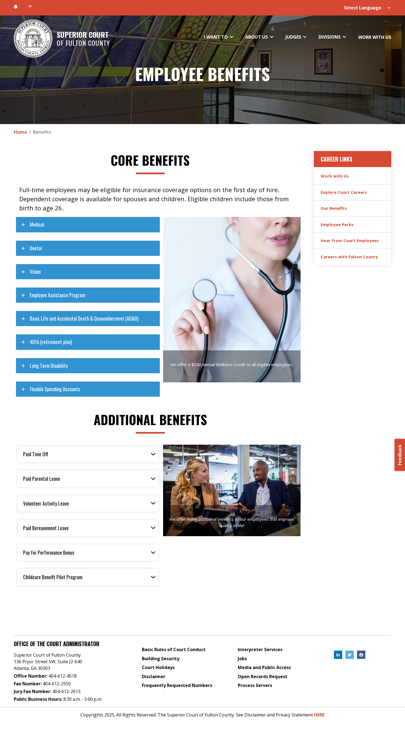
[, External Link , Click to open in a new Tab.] (338, 655)
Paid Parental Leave (41, 478)
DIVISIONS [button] (330, 37)
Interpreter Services (260, 649)
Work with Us (335, 176)
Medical (37, 224)
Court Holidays (158, 667)
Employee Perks (337, 224)
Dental (36, 248)
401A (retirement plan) (51, 341)
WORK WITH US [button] (374, 37)
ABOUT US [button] (257, 37)
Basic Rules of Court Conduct (174, 649)
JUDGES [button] (293, 37)
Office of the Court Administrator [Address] (56, 644)
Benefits (42, 132)
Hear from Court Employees (350, 240)
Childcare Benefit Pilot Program (52, 577)
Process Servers (255, 685)
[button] (30, 6)
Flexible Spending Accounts (55, 389)
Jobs (242, 659)
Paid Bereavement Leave (46, 527)
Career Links (336, 159)
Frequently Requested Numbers (177, 685)
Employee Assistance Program (57, 295)
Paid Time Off (35, 454)
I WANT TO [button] (216, 37)
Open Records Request (262, 676)
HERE (319, 715)
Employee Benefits (202, 73)
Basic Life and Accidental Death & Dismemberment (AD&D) (84, 318)
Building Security (160, 659)
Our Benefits (334, 208)
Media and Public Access (264, 667)
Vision (35, 271)
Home (20, 132)
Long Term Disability (49, 365)
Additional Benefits (150, 419)
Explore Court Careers (344, 192)
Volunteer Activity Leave (46, 503)
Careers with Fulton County (349, 256)
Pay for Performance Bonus (48, 552)
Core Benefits (150, 160)
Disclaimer (153, 676)
